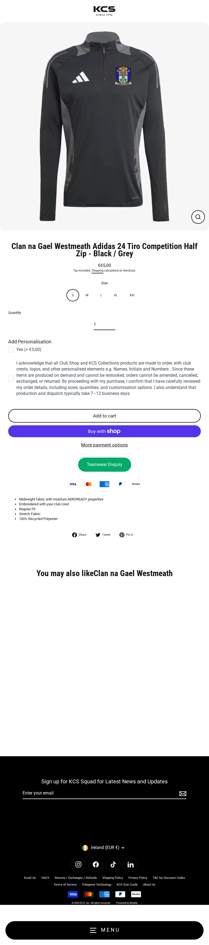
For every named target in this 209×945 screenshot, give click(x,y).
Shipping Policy (112, 878)
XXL (132, 295)
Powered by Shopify (126, 903)
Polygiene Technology (96, 884)
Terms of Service (65, 884)
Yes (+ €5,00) (28, 349)
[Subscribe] (182, 793)
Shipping (97, 270)
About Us (149, 884)
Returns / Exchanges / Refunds (76, 878)
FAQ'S (45, 878)
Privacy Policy (137, 878)
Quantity (14, 313)
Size (104, 283)
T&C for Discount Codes (169, 878)
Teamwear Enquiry (104, 464)
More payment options (104, 445)
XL (116, 295)
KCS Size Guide (127, 884)
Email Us (30, 878)
